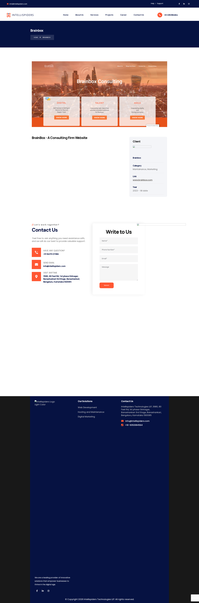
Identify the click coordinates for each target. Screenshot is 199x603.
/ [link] (155, 3)
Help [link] (152, 3)
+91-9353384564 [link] (171, 15)
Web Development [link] (87, 407)
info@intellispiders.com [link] (18, 4)
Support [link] (160, 3)
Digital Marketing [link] (86, 416)
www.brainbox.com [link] (142, 179)
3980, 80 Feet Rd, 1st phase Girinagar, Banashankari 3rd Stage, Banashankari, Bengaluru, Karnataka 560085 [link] (141, 411)
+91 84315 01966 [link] (51, 254)
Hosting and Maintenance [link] (91, 412)
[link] (179, 4)
